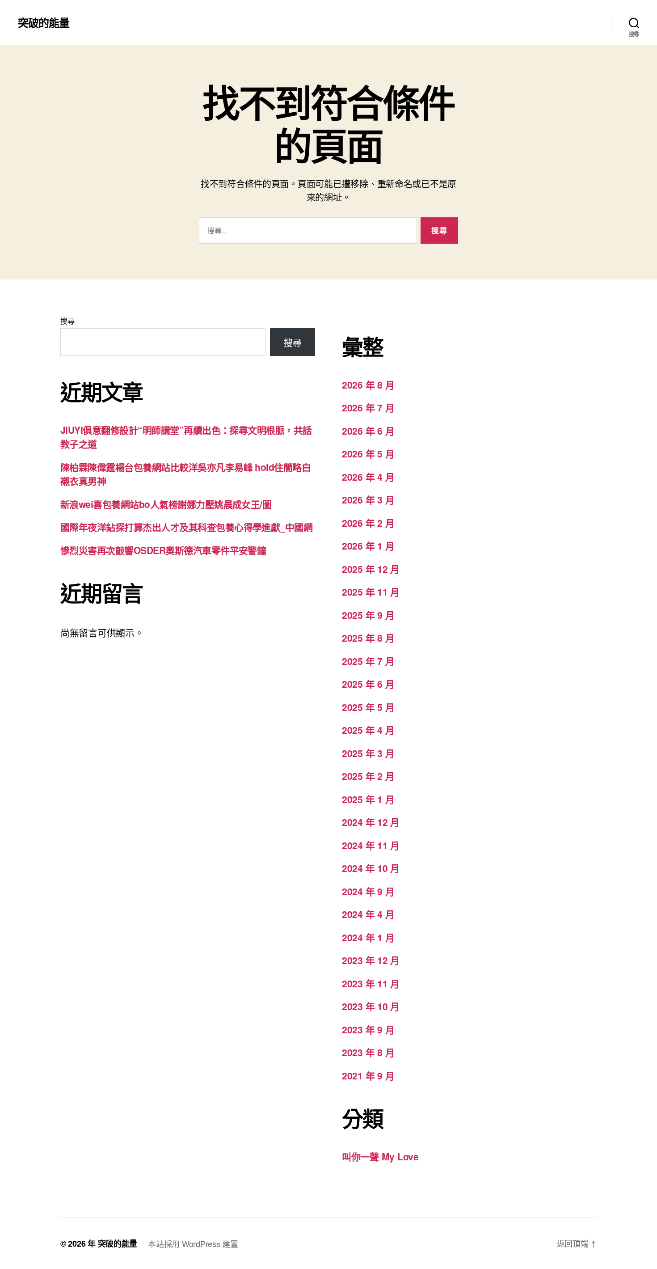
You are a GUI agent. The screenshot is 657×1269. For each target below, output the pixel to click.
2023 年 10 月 (371, 1006)
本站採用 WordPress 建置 (193, 1243)
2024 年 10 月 (371, 868)
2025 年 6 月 (368, 683)
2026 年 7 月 (368, 407)
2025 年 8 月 (368, 637)
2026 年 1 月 (368, 545)
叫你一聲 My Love (380, 1156)
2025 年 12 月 (371, 568)
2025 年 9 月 (368, 615)
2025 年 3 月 (368, 753)
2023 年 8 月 (368, 1052)
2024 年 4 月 (368, 914)
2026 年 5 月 (368, 453)
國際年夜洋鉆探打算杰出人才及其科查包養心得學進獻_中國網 (186, 526)
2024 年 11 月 (371, 845)
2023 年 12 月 (371, 960)
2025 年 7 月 (368, 661)
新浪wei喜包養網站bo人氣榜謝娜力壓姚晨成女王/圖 (165, 504)
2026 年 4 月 (368, 476)
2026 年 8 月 (368, 384)
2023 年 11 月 (371, 983)
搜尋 (67, 321)
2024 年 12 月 (371, 822)
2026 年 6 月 (368, 430)
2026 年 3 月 (368, 499)
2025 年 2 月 (368, 776)
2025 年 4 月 (368, 729)
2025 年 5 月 (368, 707)
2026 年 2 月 (368, 522)
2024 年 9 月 (368, 891)
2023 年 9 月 (368, 1029)
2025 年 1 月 (368, 799)
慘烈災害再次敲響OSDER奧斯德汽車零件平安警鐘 (163, 550)
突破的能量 (43, 22)
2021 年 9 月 (368, 1075)
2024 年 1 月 (368, 937)
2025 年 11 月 (371, 591)
